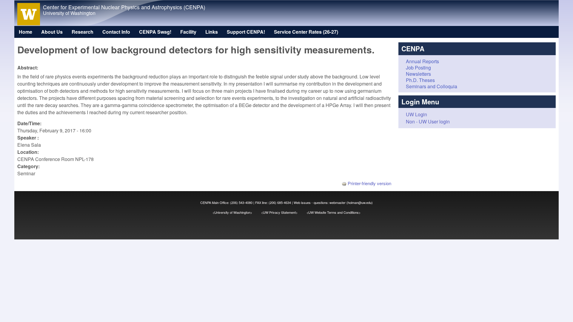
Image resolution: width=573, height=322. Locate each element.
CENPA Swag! (155, 31)
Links (211, 31)
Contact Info (116, 31)
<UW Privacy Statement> (283, 212)
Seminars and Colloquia (431, 86)
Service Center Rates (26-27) (306, 31)
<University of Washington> (236, 212)
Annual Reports (422, 61)
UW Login (416, 114)
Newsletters (418, 74)
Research (82, 31)
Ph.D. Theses (420, 80)
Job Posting (418, 67)
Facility (188, 31)
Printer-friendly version (369, 183)
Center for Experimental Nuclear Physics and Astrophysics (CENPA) (124, 7)
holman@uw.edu (360, 202)
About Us (52, 31)
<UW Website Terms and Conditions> (333, 212)
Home (25, 31)
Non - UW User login (428, 121)
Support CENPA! (246, 31)
